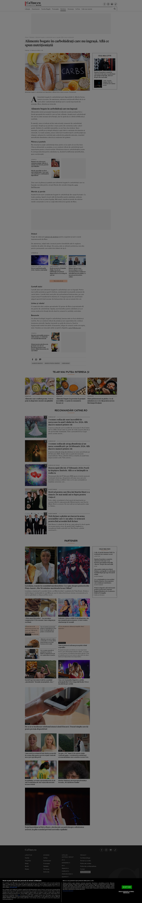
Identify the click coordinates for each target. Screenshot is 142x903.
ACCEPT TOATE (127, 887)
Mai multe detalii (13, 887)
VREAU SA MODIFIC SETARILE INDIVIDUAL (126, 892)
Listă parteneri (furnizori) (68, 891)
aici (19, 895)
